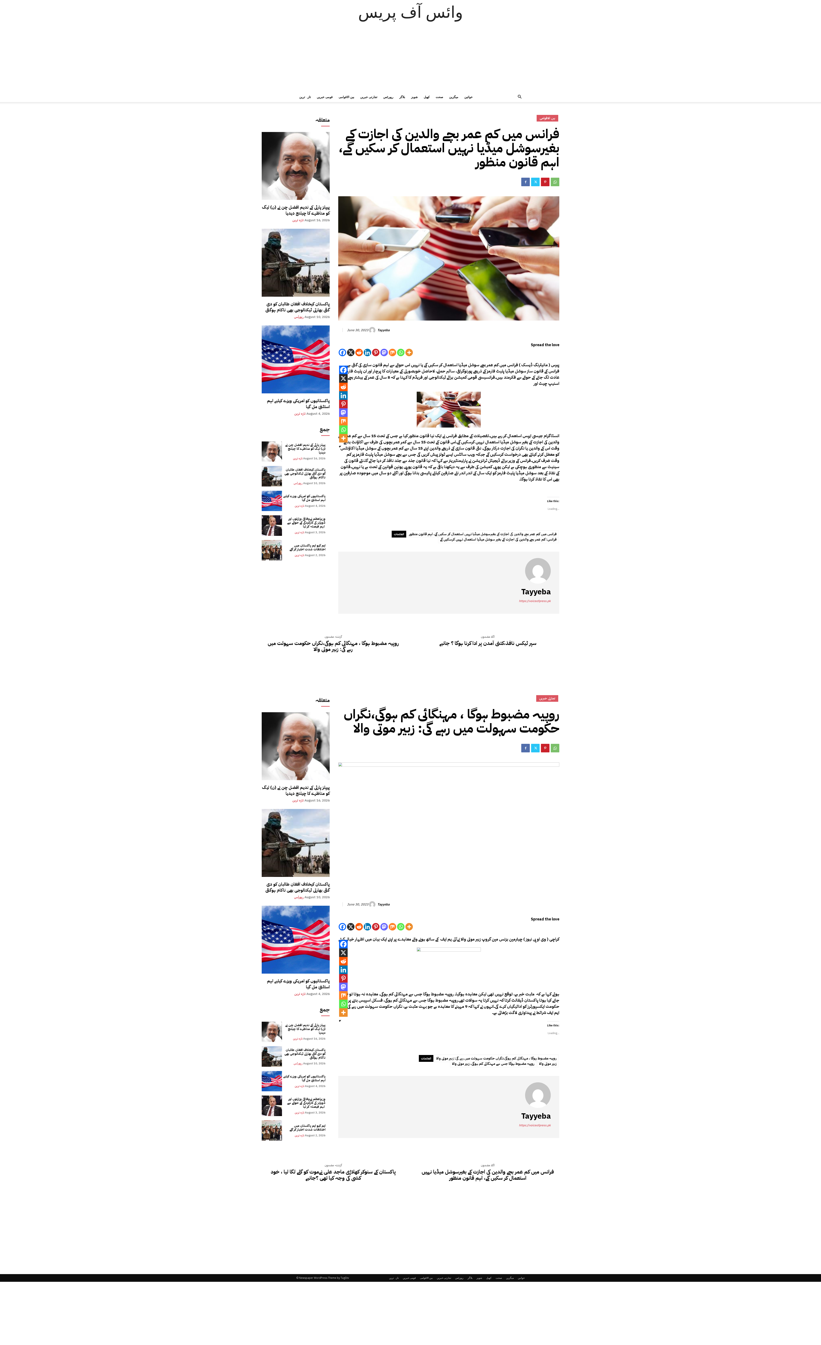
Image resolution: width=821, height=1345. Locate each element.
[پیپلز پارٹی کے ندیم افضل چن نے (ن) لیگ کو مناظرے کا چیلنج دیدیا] (296, 166)
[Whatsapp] (401, 352)
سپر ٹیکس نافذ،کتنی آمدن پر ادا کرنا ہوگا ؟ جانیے (487, 643)
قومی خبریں (325, 97)
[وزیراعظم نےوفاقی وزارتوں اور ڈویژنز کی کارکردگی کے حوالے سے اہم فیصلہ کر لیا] (272, 525)
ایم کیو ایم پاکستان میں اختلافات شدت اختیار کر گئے (307, 547)
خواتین (468, 97)
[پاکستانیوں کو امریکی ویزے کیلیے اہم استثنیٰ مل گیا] (296, 359)
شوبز (414, 97)
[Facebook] (525, 182)
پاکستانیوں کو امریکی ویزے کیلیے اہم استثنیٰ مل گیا (298, 403)
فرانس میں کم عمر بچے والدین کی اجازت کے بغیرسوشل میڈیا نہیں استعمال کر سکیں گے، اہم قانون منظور (483, 534)
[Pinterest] (545, 182)
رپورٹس (388, 97)
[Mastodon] (384, 352)
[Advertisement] (410, 60)
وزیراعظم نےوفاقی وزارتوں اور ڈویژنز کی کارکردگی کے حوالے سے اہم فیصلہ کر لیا (306, 522)
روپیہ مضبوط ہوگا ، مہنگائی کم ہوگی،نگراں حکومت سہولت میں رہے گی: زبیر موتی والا (333, 646)
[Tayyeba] (373, 330)
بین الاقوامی (346, 97)
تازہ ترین (305, 97)
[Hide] (340, 446)
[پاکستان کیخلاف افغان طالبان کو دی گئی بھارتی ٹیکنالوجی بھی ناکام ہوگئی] (296, 263)
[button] (519, 97)
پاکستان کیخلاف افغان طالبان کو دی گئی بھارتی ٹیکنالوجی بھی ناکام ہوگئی (297, 307)
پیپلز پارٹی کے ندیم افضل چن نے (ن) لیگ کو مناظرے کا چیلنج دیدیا (296, 210)
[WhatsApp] (555, 182)
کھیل (427, 97)
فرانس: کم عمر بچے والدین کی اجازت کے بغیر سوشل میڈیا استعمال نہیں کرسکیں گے (498, 539)
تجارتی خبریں (368, 97)
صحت (439, 97)
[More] (409, 352)
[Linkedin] (367, 352)
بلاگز (402, 97)
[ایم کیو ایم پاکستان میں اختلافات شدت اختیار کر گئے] (272, 550)
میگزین (453, 97)
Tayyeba (383, 330)
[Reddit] (359, 352)
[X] (350, 352)
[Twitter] (535, 182)
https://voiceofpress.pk (535, 601)
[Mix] (392, 352)
